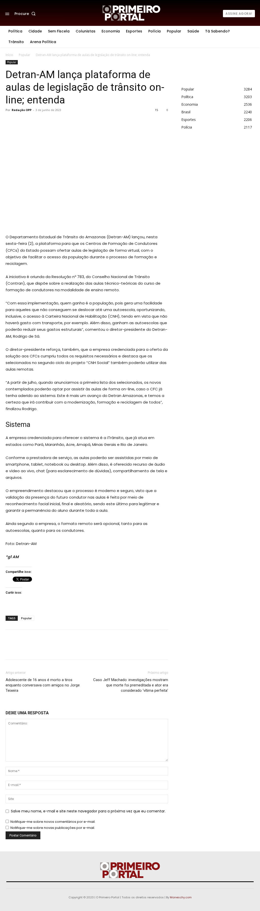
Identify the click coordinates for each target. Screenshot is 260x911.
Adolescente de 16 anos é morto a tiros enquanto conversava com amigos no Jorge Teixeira (43, 685)
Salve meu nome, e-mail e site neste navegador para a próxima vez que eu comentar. (88, 811)
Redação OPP (21, 110)
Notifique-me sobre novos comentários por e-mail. (52, 821)
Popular (24, 55)
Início (9, 55)
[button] (26, 13)
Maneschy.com (181, 897)
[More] (103, 121)
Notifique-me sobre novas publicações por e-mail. (52, 827)
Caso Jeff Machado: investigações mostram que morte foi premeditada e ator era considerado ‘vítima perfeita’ (130, 685)
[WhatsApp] (91, 121)
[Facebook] (56, 121)
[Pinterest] (79, 121)
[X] (67, 121)
